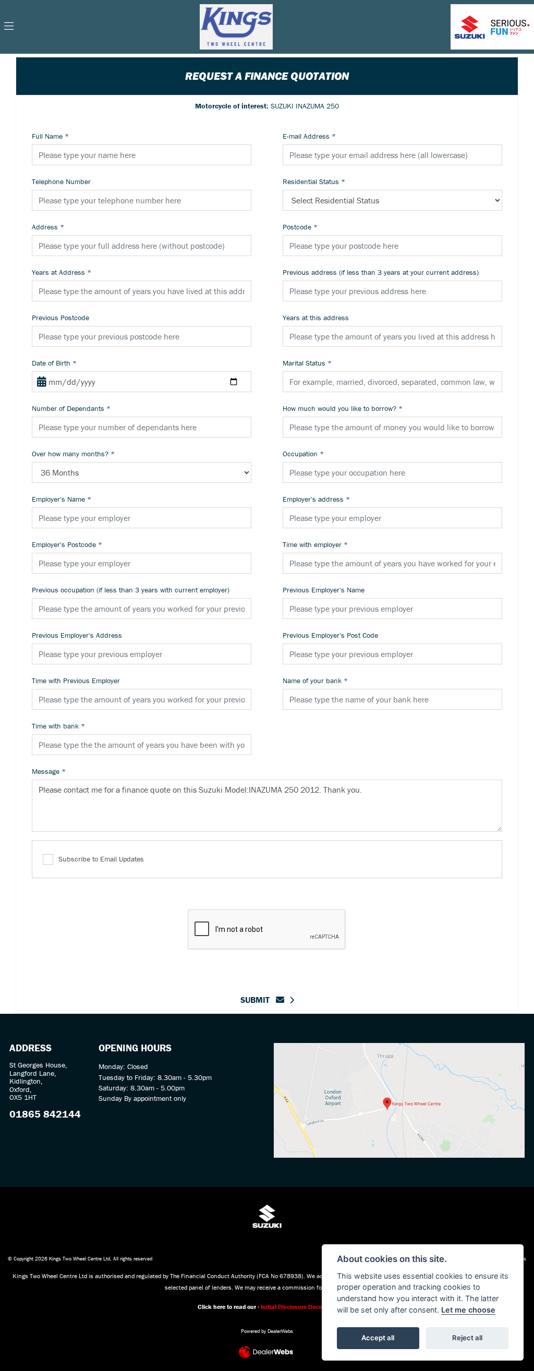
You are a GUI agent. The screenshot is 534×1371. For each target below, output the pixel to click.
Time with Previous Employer (76, 680)
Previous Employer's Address (77, 635)
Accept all (377, 1337)
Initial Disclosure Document (298, 1307)
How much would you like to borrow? (343, 408)
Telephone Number (61, 181)
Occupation (303, 453)
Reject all (467, 1337)
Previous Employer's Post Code (330, 635)
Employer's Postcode (67, 544)
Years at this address (316, 317)
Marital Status (307, 363)
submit (258, 999)
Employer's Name (61, 499)
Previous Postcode (60, 317)
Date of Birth (54, 363)
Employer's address (316, 499)
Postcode (300, 227)
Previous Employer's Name (324, 589)
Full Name (50, 136)
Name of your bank (315, 680)
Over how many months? (73, 453)
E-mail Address (309, 136)
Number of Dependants (71, 408)
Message (49, 771)
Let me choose (468, 1309)
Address (48, 227)
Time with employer (315, 544)
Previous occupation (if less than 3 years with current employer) (130, 589)
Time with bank (58, 726)
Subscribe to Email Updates (101, 859)
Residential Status (314, 181)
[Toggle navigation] (9, 26)
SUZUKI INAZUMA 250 (267, 106)
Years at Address (61, 272)
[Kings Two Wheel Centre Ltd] (236, 25)
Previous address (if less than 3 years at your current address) (381, 272)
